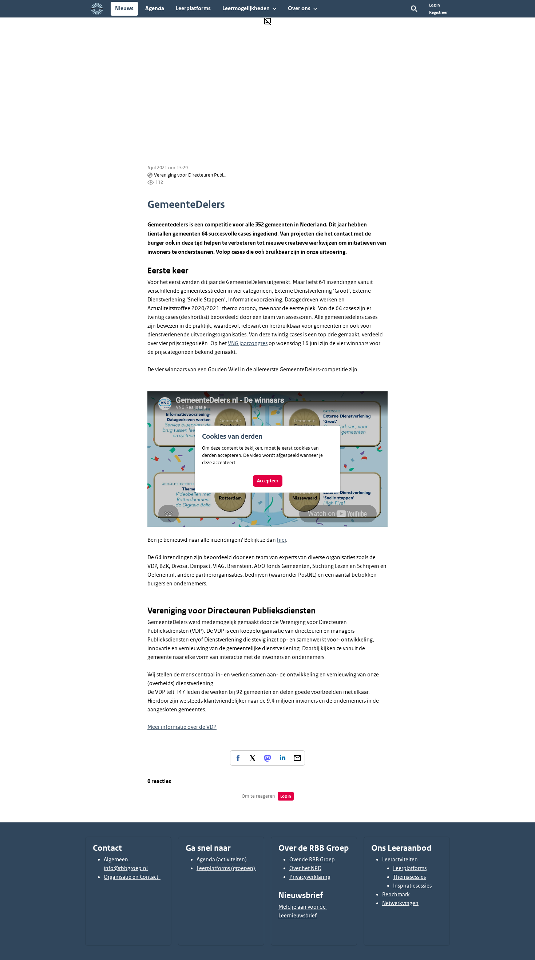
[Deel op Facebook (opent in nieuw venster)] (237, 758)
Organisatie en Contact (132, 877)
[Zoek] (414, 8)
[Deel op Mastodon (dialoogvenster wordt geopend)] (267, 758)
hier (281, 540)
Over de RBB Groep (312, 859)
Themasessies (409, 877)
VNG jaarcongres (248, 343)
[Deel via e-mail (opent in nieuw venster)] (297, 758)
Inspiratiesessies (412, 885)
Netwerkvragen (400, 903)
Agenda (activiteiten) (222, 859)
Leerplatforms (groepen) (226, 868)
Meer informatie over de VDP (182, 727)
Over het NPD (305, 868)
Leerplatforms (410, 868)
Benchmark (396, 894)
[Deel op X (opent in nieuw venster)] (252, 758)
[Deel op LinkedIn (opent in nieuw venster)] (282, 758)
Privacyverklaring (309, 877)
